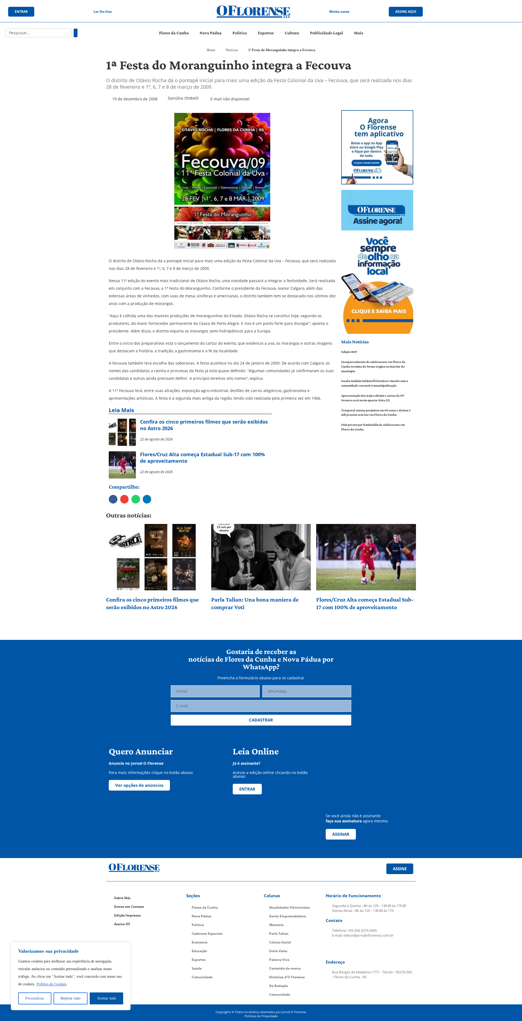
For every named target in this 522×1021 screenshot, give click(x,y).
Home (211, 50)
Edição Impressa (127, 915)
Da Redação (278, 985)
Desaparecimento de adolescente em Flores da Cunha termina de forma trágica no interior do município (373, 366)
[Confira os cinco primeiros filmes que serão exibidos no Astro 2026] (156, 557)
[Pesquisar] (75, 33)
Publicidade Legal (326, 32)
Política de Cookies (51, 984)
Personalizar (34, 998)
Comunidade (202, 977)
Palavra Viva (279, 959)
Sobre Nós (122, 898)
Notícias (232, 50)
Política (239, 32)
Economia (199, 942)
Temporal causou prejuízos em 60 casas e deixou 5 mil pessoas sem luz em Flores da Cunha (376, 412)
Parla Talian (278, 933)
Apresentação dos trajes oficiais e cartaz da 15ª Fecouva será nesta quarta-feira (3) (372, 398)
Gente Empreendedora (287, 916)
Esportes (266, 32)
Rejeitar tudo (70, 998)
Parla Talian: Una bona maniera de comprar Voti (255, 603)
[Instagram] (472, 12)
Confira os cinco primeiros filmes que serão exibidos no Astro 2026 (152, 603)
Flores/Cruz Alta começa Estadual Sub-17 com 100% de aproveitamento (365, 603)
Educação (199, 951)
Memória (276, 925)
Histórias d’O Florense (287, 977)
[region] (70, 976)
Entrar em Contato (129, 906)
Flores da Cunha (174, 32)
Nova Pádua (211, 32)
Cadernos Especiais (207, 933)
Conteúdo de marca (285, 968)
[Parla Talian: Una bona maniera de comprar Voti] (261, 557)
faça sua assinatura (344, 820)
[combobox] (38, 33)
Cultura (292, 32)
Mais (358, 32)
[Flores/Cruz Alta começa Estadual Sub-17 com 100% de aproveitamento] (366, 557)
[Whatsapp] (495, 12)
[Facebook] (461, 12)
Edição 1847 (349, 352)
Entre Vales (278, 951)
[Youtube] (484, 12)
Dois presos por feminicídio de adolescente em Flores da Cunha (373, 427)
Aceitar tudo (106, 998)
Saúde (197, 968)
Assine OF (122, 924)
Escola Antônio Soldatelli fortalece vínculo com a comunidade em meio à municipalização (374, 383)
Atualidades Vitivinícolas (289, 907)
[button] (113, 499)
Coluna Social (280, 942)
